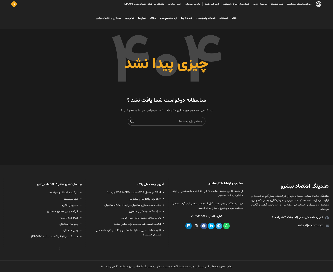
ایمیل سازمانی (70, 230)
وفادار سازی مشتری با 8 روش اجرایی (141, 218)
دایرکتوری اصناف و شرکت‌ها (63, 193)
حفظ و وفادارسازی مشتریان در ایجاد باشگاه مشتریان (132, 205)
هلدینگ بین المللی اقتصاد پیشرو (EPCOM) (54, 237)
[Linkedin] (188, 226)
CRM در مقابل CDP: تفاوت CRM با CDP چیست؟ (134, 193)
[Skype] (211, 226)
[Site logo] (319, 4)
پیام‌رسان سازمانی (68, 224)
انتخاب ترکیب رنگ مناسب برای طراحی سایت (137, 224)
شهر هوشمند (71, 199)
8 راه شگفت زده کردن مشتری (145, 211)
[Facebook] (203, 226)
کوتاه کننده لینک (69, 218)
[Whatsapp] (226, 226)
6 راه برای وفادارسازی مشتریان (145, 199)
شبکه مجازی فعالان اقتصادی (62, 211)
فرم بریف (180, 204)
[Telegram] (219, 226)
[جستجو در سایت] (14, 4)
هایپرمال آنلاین (70, 205)
